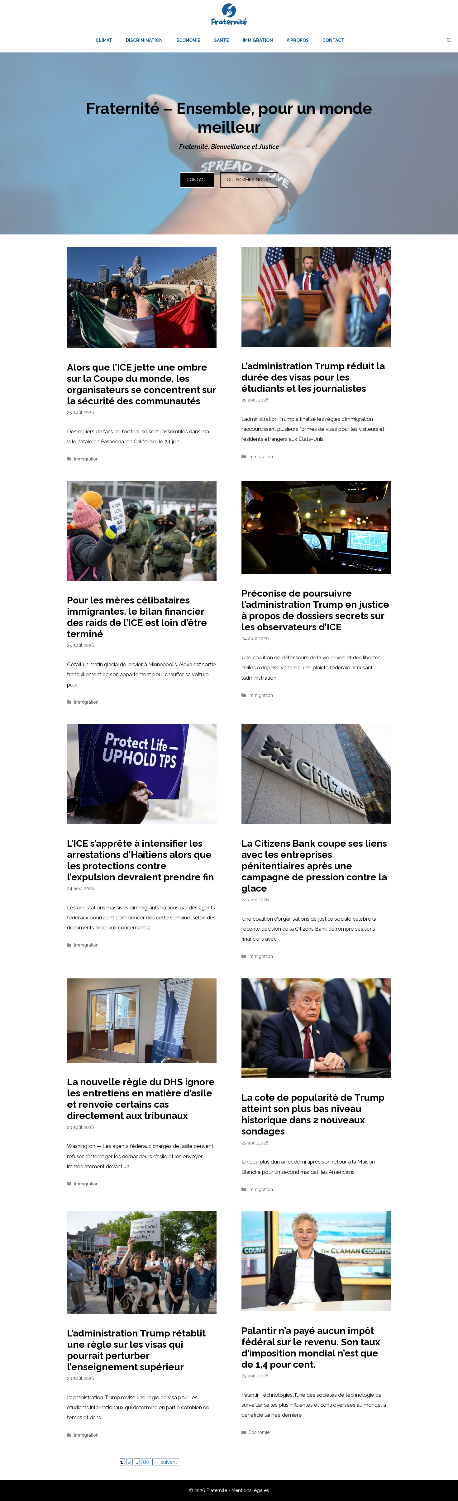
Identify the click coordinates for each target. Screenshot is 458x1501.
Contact (333, 40)
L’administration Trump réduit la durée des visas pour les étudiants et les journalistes (313, 377)
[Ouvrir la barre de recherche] (449, 40)
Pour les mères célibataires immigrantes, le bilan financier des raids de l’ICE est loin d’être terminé (137, 617)
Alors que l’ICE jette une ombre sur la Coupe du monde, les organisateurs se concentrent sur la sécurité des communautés (141, 384)
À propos (298, 40)
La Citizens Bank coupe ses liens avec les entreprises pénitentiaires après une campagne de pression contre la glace (314, 866)
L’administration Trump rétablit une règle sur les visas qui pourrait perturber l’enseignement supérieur (136, 1350)
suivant (165, 1462)
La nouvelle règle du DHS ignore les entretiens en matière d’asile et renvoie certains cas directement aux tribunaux (141, 1098)
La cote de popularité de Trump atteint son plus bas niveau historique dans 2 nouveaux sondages (312, 1114)
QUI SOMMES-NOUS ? (249, 179)
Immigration (258, 40)
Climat (104, 40)
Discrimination (144, 40)
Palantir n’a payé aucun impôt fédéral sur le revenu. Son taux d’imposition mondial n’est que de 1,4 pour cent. (310, 1347)
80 (147, 1462)
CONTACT (197, 179)
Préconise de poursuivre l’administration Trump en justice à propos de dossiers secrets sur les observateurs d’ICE (315, 610)
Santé (221, 40)
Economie (188, 40)
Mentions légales (250, 1490)
